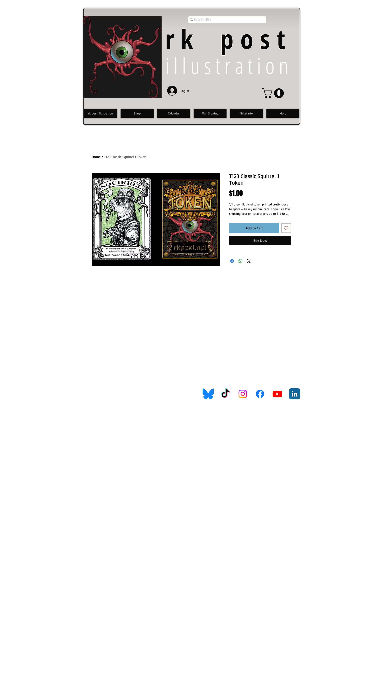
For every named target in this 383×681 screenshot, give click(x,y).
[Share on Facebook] (232, 261)
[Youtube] (277, 393)
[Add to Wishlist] (286, 228)
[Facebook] (260, 393)
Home (96, 157)
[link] (274, 93)
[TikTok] (225, 393)
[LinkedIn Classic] (294, 393)
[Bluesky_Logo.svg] (208, 393)
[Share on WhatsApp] (240, 261)
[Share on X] (249, 261)
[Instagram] (242, 393)
